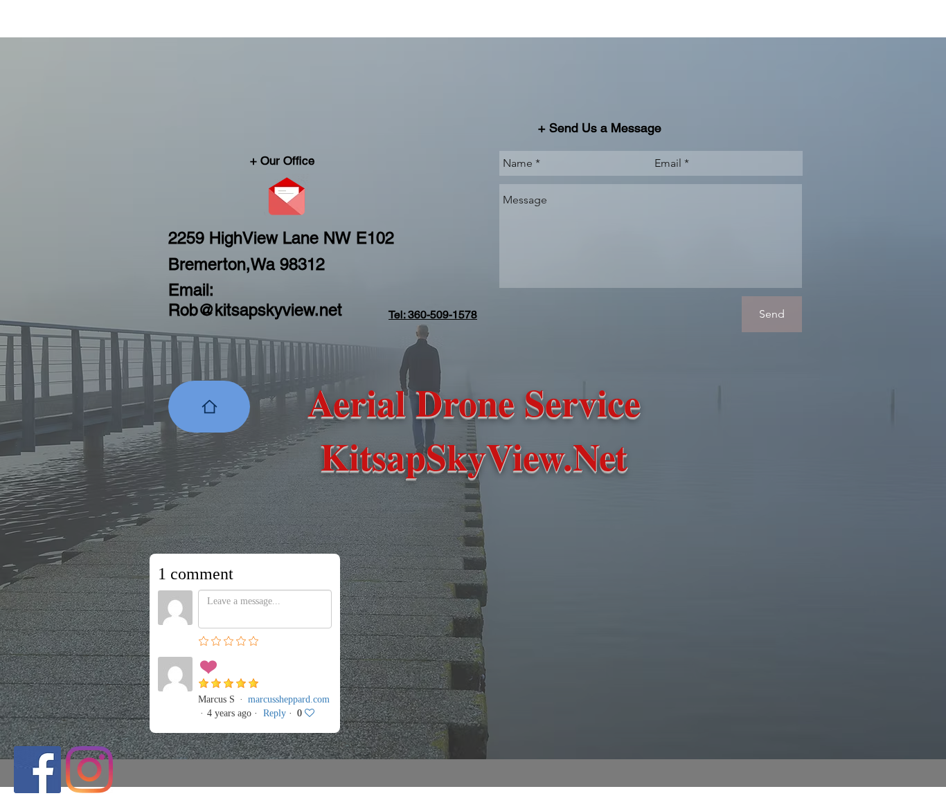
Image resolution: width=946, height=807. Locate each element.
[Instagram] (89, 769)
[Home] (209, 407)
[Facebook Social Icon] (37, 769)
